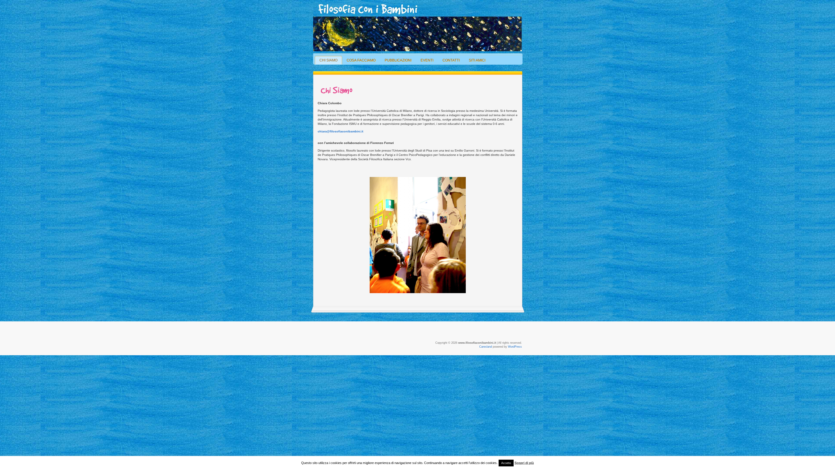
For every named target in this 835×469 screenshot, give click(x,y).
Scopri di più (524, 463)
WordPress (515, 346)
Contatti (451, 60)
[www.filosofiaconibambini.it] (417, 26)
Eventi (427, 60)
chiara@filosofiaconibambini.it (340, 131)
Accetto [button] (506, 463)
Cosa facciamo (361, 60)
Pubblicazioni (398, 60)
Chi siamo (328, 60)
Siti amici (477, 60)
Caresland (485, 346)
